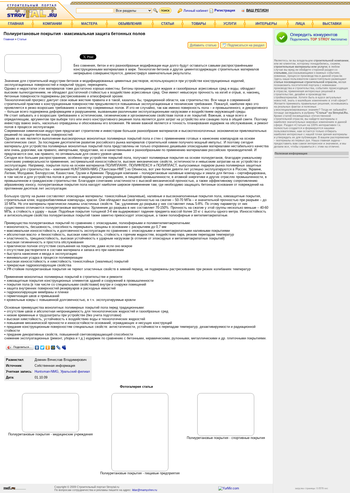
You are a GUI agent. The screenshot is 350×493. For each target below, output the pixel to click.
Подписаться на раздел (245, 45)
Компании (52, 24)
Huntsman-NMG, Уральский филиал (62, 371)
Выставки (332, 24)
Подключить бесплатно (318, 36)
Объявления (129, 24)
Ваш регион (257, 10)
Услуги (229, 24)
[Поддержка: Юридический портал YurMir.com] (228, 488)
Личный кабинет (195, 10)
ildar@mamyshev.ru (144, 489)
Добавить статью (203, 45)
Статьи (167, 24)
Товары (198, 24)
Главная (16, 24)
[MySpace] (64, 347)
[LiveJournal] (58, 347)
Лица (300, 24)
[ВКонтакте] (37, 347)
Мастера (89, 24)
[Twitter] (42, 347)
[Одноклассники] (47, 347)
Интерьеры (266, 24)
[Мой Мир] (53, 347)
